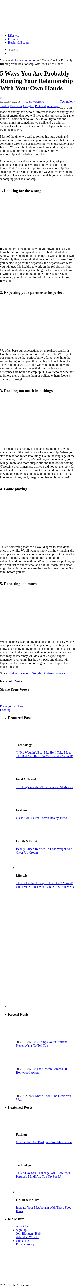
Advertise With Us (27, 1237)
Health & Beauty (18, 42)
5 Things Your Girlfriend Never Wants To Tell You (42, 1043)
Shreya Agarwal (36, 101)
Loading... (6, 710)
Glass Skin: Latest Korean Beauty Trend (41, 818)
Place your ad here (11, 706)
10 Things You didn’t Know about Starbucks (44, 787)
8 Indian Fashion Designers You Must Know (44, 1142)
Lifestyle (13, 35)
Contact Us (23, 1240)
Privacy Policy (25, 1244)
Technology (67, 101)
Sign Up (21, 1230)
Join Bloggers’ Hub (28, 1233)
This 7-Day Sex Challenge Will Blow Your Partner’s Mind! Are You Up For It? (43, 1174)
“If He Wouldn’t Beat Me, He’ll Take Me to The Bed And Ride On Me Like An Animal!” (44, 754)
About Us (22, 1226)
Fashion (13, 39)
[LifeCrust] (30, 28)
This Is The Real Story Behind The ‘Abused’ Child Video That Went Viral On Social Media (45, 884)
